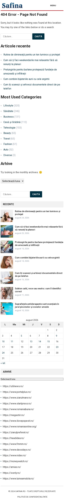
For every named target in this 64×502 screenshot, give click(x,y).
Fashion (7, 144)
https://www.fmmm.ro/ (15, 444)
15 (48, 341)
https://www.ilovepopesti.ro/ (18, 420)
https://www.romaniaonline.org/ (20, 426)
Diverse (7, 155)
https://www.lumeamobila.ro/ (18, 478)
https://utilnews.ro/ (13, 386)
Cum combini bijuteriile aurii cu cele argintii (26, 79)
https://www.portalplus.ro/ (17, 391)
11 (12, 341)
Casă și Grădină (12, 122)
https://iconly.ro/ (12, 472)
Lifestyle (8, 105)
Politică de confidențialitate (32, 497)
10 (3, 341)
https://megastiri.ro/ (14, 415)
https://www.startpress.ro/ (17, 403)
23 (57, 347)
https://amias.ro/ (12, 467)
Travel (6, 138)
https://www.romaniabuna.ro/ (18, 409)
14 (40, 341)
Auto (5, 149)
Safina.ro (20, 491)
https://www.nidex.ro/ (14, 455)
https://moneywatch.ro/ (15, 461)
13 (31, 341)
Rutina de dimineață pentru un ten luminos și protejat (31, 54)
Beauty (7, 133)
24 (3, 353)
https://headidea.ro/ (13, 438)
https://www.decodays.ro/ (17, 449)
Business (8, 116)
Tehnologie (9, 127)
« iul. (3, 363)
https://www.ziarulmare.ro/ (17, 397)
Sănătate (8, 111)
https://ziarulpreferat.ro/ (16, 432)
